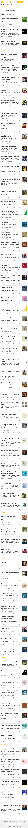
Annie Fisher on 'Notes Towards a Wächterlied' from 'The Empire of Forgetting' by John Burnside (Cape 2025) (9, 783)
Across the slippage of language (10, 725)
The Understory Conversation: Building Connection (9, 451)
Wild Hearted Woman (7, 549)
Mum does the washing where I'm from (10, 806)
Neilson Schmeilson (6, 681)
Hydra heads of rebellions (8, 146)
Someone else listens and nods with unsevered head (10, 472)
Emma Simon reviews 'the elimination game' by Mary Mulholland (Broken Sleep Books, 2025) (10, 762)
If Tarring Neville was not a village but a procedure (10, 276)
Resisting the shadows (7, 327)
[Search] (25, 14)
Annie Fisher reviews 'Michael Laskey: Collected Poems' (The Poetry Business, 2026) (10, 609)
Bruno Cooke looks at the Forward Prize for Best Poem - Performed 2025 (10, 809)
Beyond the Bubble (6, 383)
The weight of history (7, 254)
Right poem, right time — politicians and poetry (8, 617)
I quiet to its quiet (6, 483)
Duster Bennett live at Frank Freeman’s (9, 264)
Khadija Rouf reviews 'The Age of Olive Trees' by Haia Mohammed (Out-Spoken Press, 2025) (10, 70)
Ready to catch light (7, 462)
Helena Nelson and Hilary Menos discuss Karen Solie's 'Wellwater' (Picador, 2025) (10, 773)
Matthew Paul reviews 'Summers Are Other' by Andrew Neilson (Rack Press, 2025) (10, 683)
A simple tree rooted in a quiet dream (9, 19)
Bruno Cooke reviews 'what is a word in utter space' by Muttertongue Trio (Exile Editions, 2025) (10, 727)
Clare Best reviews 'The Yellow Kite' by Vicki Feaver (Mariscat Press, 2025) (10, 650)
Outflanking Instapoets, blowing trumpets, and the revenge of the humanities (10, 179)
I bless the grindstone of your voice (9, 528)
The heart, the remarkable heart (10, 583)
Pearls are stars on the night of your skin (10, 425)
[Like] (2, 120)
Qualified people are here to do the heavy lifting (10, 78)
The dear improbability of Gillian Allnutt (10, 403)
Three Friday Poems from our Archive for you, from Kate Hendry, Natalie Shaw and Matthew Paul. (10, 81)
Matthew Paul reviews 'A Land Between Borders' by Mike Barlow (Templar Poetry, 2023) (10, 289)
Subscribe (20, 2)
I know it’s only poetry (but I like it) (10, 167)
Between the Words (6, 638)
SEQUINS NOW (5, 297)
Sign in (25, 2)
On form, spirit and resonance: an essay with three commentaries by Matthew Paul (10, 246)
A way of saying (5, 232)
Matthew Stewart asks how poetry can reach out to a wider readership (10, 385)
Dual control (4, 648)
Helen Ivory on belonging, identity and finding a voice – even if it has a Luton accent (10, 551)
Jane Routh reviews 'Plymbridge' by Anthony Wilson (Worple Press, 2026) (10, 159)
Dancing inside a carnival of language (9, 89)
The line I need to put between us (10, 539)
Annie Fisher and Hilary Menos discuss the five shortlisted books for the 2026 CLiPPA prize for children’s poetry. (10, 103)
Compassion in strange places (9, 191)
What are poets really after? (9, 41)
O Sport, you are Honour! (8, 493)
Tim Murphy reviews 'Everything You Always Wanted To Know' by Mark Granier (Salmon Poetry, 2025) (9, 576)
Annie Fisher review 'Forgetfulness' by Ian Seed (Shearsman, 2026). (10, 58)
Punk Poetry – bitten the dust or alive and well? (10, 30)
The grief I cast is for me (8, 201)
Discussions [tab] (11, 14)
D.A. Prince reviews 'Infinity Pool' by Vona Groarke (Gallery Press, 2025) (9, 486)
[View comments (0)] (8, 120)
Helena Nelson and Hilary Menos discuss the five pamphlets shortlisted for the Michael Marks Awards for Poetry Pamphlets (10, 339)
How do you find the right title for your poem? (10, 564)
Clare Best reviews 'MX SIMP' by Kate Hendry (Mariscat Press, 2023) (9, 329)
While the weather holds (8, 606)
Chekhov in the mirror (7, 735)
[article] (14, 22)
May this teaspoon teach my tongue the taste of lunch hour (9, 211)
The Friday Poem (8, 24)
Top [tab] (7, 14)
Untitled (3, 562)
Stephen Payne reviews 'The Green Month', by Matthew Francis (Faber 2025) (9, 532)
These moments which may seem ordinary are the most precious (10, 66)
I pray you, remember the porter (10, 781)
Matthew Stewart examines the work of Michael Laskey (10, 127)
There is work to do (6, 671)
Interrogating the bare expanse (10, 503)
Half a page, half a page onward (10, 392)
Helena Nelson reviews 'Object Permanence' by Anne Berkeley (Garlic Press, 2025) (10, 640)
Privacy (14, 821)
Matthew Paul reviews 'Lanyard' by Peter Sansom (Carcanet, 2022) (10, 225)
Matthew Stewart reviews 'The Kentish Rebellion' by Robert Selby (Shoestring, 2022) (10, 149)
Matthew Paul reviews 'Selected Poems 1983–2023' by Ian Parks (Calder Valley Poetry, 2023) (10, 256)
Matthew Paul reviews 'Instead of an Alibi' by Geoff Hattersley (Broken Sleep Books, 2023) (10, 279)
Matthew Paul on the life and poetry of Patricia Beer (10, 193)
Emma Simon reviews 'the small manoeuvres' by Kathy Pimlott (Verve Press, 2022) (9, 464)
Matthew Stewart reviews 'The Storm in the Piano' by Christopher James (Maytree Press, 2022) (10, 139)
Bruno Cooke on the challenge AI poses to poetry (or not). (10, 183)
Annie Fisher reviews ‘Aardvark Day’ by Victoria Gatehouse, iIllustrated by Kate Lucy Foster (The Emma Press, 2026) (10, 363)
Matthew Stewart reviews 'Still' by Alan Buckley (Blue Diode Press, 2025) (10, 693)
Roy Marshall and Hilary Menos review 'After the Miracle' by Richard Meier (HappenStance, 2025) (10, 586)
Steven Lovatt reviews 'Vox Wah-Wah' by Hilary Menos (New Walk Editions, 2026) (10, 170)
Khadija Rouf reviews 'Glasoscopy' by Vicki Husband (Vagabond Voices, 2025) (10, 596)
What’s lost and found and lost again (10, 55)
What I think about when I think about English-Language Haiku (10, 243)
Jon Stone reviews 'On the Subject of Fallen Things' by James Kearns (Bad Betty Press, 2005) (9, 737)
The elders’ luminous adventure (10, 759)
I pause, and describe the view (9, 690)
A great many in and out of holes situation (10, 791)
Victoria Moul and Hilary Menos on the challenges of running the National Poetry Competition (10, 495)
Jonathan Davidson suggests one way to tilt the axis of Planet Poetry (10, 630)
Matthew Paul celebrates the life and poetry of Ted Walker (9, 203)
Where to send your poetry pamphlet (8, 517)
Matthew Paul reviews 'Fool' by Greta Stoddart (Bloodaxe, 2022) (9, 235)
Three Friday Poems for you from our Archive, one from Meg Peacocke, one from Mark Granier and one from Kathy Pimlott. (10, 395)
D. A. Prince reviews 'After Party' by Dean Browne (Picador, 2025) (10, 717)
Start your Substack (11, 824)
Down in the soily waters (8, 317)
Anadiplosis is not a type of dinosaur (9, 748)
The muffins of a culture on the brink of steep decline (10, 770)
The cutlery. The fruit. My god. (9, 337)
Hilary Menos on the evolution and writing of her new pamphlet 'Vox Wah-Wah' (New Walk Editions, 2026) (10, 375)
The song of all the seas (8, 100)
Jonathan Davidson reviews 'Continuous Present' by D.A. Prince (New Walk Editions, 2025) (10, 663)
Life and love (4, 222)
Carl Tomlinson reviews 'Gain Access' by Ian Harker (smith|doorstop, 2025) (10, 706)
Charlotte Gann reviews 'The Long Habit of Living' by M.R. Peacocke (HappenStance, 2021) (10, 443)
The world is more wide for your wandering (10, 714)
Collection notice (22, 821)
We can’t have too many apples (10, 661)
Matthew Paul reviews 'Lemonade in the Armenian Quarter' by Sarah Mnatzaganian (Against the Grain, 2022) (10, 215)
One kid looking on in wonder (9, 113)
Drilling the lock (5, 703)
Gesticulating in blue (7, 593)
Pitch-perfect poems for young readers (10, 360)
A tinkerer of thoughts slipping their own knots (10, 573)
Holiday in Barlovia (6, 287)
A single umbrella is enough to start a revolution (9, 135)
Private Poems (5, 628)
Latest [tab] (3, 14)
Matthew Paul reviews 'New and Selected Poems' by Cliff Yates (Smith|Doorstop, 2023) (10, 268)
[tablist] (8, 14)
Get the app (19, 824)
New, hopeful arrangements (9, 346)
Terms (17, 821)
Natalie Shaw (5, 307)
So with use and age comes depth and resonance (10, 372)
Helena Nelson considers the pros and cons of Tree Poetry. (10, 22)
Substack (8, 826)
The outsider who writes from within (9, 124)
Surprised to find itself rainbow (10, 156)
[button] (2, 4)
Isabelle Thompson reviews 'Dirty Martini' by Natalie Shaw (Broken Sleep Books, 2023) (10, 299)
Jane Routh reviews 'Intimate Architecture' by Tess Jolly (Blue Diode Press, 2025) (10, 542)
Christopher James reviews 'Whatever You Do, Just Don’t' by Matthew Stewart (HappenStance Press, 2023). (10, 416)
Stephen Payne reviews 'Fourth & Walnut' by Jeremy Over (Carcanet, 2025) (10, 795)
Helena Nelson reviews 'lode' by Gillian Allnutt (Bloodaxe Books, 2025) (10, 406)
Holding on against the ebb (9, 414)
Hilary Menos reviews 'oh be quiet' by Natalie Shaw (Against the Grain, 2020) (10, 309)
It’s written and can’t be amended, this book (10, 439)
